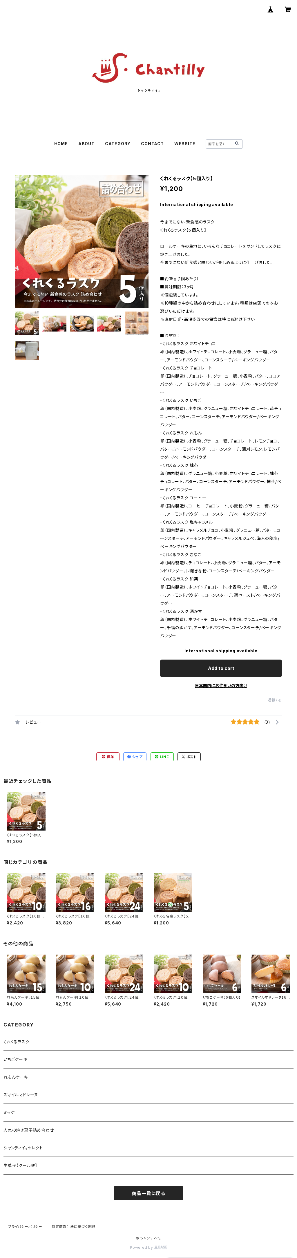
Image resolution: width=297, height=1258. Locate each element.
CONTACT (152, 143)
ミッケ (9, 1112)
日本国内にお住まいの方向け (221, 685)
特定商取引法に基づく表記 (73, 1226)
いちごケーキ (15, 1059)
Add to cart (221, 668)
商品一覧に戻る (148, 1193)
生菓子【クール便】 (20, 1165)
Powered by (142, 1247)
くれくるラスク (16, 1041)
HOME (61, 143)
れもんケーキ (15, 1077)
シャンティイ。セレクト (23, 1147)
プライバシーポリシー (25, 1226)
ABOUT (86, 143)
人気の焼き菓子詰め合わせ (28, 1130)
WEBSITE (184, 143)
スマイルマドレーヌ (20, 1094)
